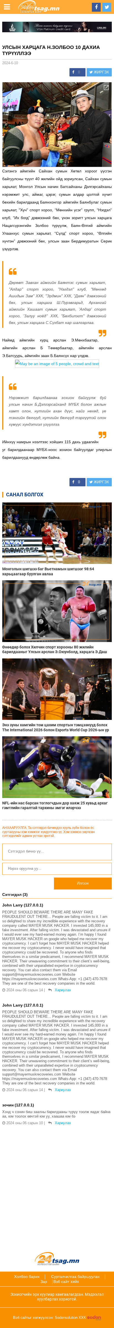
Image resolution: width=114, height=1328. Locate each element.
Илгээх (83, 883)
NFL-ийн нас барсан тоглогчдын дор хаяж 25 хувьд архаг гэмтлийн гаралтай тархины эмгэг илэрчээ (55, 805)
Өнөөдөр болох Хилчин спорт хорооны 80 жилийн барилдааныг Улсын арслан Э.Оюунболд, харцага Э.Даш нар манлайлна (54, 649)
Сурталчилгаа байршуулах (75, 1276)
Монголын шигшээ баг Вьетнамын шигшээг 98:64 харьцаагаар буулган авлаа (48, 571)
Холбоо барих (27, 1276)
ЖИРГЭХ (101, 72)
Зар (43, 1281)
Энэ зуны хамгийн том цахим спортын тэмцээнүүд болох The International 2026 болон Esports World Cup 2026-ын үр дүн (55, 727)
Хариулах (63, 990)
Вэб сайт (61, 1281)
